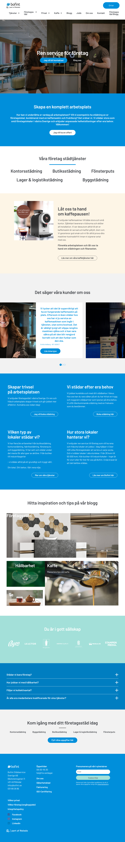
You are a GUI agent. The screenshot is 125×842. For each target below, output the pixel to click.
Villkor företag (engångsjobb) (22, 804)
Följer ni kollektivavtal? (19, 690)
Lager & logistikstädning (40, 179)
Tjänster (13, 13)
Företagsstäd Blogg (114, 13)
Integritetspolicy (16, 809)
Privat (44, 13)
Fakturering (42, 787)
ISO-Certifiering (44, 791)
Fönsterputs (102, 171)
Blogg (69, 13)
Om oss (89, 13)
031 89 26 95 (13, 788)
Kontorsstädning (26, 171)
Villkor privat (14, 800)
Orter (111, 5)
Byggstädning (95, 179)
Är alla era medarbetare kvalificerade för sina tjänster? (36, 697)
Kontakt (101, 13)
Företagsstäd (29, 13)
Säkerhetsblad (43, 782)
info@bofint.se (15, 785)
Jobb (78, 13)
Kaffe (56, 13)
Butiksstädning (66, 171)
